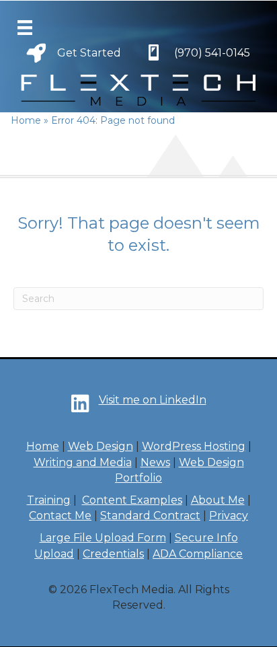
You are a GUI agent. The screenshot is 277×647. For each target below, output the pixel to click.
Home (42, 446)
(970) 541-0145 (212, 52)
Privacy (228, 515)
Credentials (113, 553)
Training (49, 500)
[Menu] (25, 27)
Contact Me (60, 515)
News (155, 462)
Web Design (100, 446)
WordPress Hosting (193, 446)
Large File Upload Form (103, 537)
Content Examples (132, 500)
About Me (218, 500)
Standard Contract (150, 515)
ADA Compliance (198, 553)
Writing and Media (83, 462)
